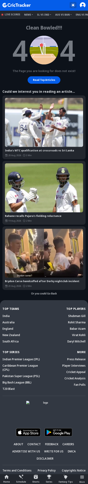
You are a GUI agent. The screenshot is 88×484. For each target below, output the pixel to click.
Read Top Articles (44, 80)
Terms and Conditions (17, 470)
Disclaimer (45, 458)
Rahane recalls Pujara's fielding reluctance (33, 216)
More (82, 481)
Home (6, 481)
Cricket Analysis (75, 378)
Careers (68, 444)
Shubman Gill (77, 316)
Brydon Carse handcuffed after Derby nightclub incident (42, 281)
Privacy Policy (47, 470)
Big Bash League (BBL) (16, 382)
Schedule (21, 481)
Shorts (35, 481)
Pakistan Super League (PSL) (21, 376)
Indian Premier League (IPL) (21, 359)
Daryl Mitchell (76, 341)
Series (49, 481)
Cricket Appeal (76, 372)
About (18, 444)
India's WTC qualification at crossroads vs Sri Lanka (39, 150)
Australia (8, 322)
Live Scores (12, 14)
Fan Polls (80, 385)
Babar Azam (78, 329)
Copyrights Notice (74, 470)
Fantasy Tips (66, 481)
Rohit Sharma (77, 322)
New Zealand (11, 335)
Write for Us (53, 451)
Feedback (52, 444)
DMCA (72, 451)
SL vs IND (43, 14)
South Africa (10, 341)
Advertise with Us (26, 451)
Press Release (76, 359)
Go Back (52, 293)
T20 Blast (8, 389)
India (6, 316)
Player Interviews (74, 365)
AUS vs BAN (62, 14)
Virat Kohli (79, 335)
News (27, 14)
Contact (34, 444)
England (7, 329)
